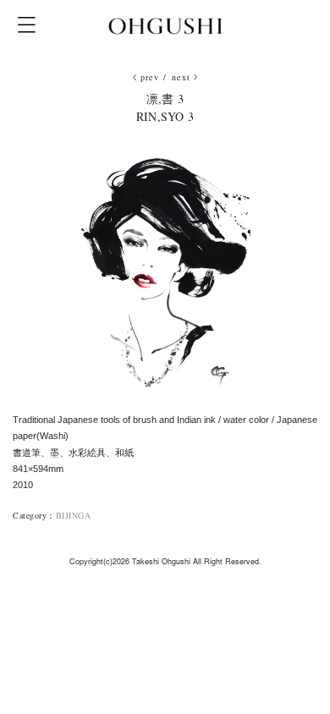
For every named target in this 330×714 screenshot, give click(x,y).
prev (150, 77)
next (181, 77)
